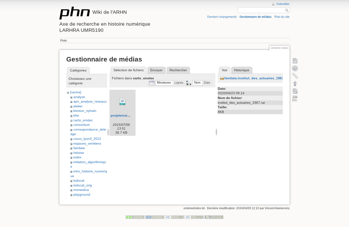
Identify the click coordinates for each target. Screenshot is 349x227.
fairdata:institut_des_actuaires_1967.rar (256, 78)
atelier (78, 106)
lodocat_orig (82, 185)
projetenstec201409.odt (130, 115)
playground (81, 194)
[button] (164, 83)
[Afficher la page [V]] (295, 60)
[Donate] (135, 217)
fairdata (79, 148)
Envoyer (156, 70)
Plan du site (282, 17)
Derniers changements (222, 17)
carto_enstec (83, 120)
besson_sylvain (84, 111)
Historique (241, 70)
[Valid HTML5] (174, 217)
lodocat (78, 180)
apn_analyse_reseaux (90, 101)
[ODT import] (295, 98)
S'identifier (283, 4)
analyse (79, 97)
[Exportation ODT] (295, 91)
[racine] (75, 92)
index (77, 157)
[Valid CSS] (194, 217)
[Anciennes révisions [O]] (295, 68)
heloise (78, 153)
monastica (81, 190)
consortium (81, 125)
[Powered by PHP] (154, 217)
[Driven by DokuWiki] (213, 217)
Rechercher (178, 70)
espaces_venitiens (87, 143)
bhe (76, 115)
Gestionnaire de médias (256, 17)
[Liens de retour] (295, 76)
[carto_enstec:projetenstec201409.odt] (122, 101)
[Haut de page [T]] (295, 83)
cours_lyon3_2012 (87, 139)
